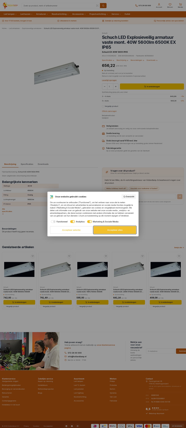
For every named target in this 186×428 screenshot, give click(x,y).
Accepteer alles (114, 230)
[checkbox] (59, 221)
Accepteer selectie (71, 230)
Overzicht (130, 196)
